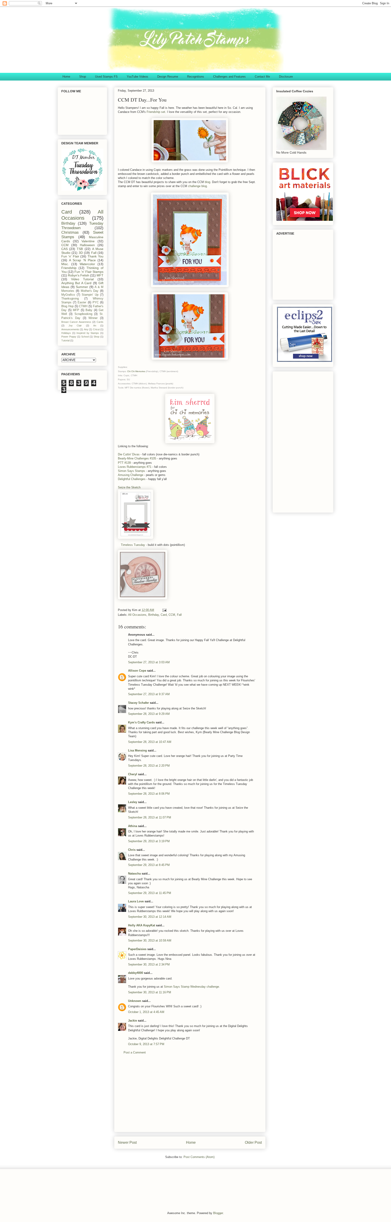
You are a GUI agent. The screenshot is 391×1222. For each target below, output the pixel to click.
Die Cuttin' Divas (129, 454)
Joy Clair (75, 325)
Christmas (70, 232)
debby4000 (135, 973)
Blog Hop (67, 306)
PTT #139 (124, 462)
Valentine (88, 241)
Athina (132, 826)
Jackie (132, 1020)
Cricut (96, 329)
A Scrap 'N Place (82, 260)
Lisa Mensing (137, 750)
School (85, 336)
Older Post (253, 1142)
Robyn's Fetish (78, 275)
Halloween (87, 245)
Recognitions (195, 76)
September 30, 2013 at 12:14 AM (149, 916)
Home (66, 76)
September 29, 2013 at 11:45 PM (149, 893)
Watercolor (87, 264)
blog (207, 182)
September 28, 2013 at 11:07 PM (149, 817)
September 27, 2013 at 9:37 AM (149, 694)
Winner (93, 318)
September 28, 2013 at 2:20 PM (149, 765)
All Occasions (137, 614)
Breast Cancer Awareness (76, 322)
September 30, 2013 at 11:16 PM (149, 992)
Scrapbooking (83, 314)
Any (86, 329)
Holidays (66, 333)
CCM (172, 614)
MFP (76, 310)
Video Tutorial (82, 279)
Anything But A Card (76, 283)
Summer (82, 287)
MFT (100, 275)
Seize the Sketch (129, 487)
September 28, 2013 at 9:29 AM (149, 714)
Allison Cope (137, 670)
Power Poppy (68, 336)
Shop (82, 76)
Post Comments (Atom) (199, 1157)
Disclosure (286, 76)
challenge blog (197, 186)
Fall (179, 614)
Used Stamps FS (106, 76)
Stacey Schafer (138, 702)
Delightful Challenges (132, 479)
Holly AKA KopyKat (141, 925)
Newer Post (127, 1142)
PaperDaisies (137, 949)
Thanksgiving (70, 298)
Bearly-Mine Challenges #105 (137, 458)
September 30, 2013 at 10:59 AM (149, 940)
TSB (80, 249)
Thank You (95, 256)
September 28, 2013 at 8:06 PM (149, 793)
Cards (100, 322)
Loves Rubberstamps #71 (134, 466)
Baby (89, 310)
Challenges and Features (229, 76)
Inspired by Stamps (87, 333)
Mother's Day (90, 290)
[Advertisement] (190, 1096)
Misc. (65, 264)
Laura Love (136, 901)
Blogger (218, 1213)
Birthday (153, 614)
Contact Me (262, 76)
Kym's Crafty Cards (141, 722)
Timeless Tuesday (133, 545)
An (94, 325)
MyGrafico (68, 294)
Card (164, 614)
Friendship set (156, 112)
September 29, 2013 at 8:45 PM (149, 865)
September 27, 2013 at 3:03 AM (149, 662)
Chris (132, 849)
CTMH (83, 306)
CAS (64, 249)
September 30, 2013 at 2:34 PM (149, 964)
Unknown (134, 1001)
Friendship (68, 268)
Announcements (70, 329)
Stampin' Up (90, 294)
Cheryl (132, 774)
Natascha (134, 873)
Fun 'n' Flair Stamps (88, 271)
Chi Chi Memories (136, 371)
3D (81, 252)
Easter (82, 302)
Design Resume (167, 76)
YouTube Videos (137, 76)
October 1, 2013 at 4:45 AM (146, 1012)
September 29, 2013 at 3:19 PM (149, 841)
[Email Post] (164, 610)
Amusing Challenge (130, 475)
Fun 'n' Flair (70, 256)
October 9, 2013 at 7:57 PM (146, 1044)
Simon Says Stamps (131, 471)
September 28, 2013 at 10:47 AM (149, 742)
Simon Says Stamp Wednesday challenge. (192, 986)
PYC (96, 302)
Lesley (133, 802)
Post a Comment (135, 1052)
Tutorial (65, 340)
